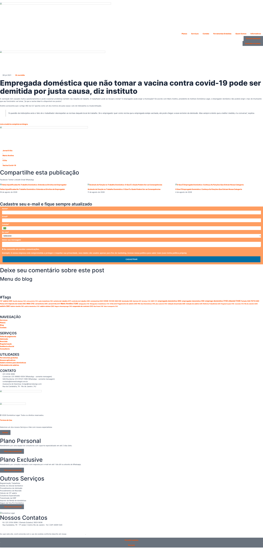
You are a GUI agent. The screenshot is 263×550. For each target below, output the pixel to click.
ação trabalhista (45, 301)
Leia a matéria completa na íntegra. (14, 124)
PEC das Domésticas (146, 304)
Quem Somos (240, 34)
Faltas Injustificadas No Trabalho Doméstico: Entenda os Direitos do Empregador (32, 189)
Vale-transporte (111, 306)
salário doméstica (32, 306)
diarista (137, 301)
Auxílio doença (19, 301)
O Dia (5, 160)
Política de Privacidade (76, 534)
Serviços (195, 34)
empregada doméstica (169, 301)
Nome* (5, 209)
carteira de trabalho (62, 301)
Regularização (227, 304)
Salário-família (17, 306)
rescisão (239, 304)
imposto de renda (17, 304)
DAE (118, 301)
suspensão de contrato (82, 306)
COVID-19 (108, 301)
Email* (5, 216)
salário (5, 306)
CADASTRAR (131, 259)
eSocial (234, 301)
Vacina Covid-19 (9, 165)
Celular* (5, 224)
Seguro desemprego (63, 306)
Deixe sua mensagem (11, 240)
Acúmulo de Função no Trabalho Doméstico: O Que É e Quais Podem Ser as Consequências (124, 189)
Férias (4, 304)
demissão (127, 301)
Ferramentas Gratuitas (222, 34)
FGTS (255, 301)
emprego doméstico (216, 301)
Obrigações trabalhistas (99, 304)
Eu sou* (5, 232)
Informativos (255, 34)
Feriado (245, 301)
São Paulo (98, 306)
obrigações (84, 304)
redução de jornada (176, 304)
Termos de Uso (6, 420)
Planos (184, 34)
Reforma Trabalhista (212, 304)
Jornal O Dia (7, 151)
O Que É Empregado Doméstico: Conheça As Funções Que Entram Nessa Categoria (208, 189)
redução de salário (194, 304)
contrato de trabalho (81, 301)
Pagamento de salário (127, 304)
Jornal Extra (41, 304)
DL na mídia (20, 75)
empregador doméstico (193, 301)
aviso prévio (32, 301)
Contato (206, 34)
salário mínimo (47, 306)
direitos (146, 301)
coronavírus (96, 301)
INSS (30, 304)
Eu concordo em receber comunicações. (21, 249)
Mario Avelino (8, 155)
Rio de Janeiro (251, 304)
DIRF (154, 301)
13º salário (6, 301)
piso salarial (161, 304)
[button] (4, 178)
